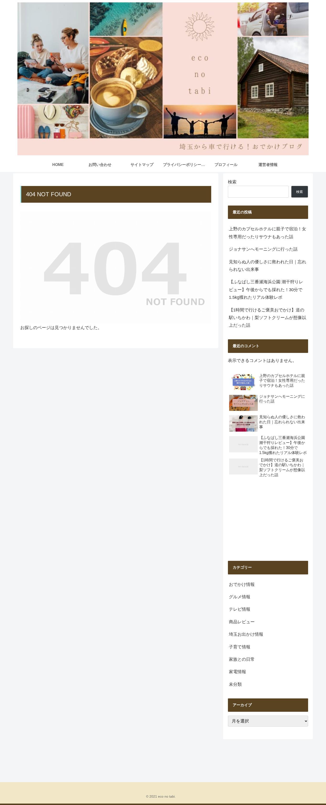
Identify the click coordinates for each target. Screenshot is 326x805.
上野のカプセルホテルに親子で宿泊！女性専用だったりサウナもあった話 (267, 233)
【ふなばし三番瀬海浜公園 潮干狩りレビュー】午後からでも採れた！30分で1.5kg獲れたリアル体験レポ (266, 289)
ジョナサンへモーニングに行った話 (263, 249)
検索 (232, 182)
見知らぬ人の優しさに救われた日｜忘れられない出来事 (267, 265)
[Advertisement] (268, 519)
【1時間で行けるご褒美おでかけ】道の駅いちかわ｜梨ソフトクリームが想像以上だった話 (267, 318)
